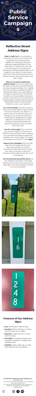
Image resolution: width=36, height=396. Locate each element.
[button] (2, 2)
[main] (18, 20)
